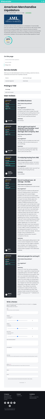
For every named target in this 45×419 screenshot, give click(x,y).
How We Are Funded (8, 398)
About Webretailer (7, 395)
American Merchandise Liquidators (12, 59)
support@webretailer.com (10, 409)
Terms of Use (13, 305)
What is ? (9, 364)
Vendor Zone (19, 395)
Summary (8, 355)
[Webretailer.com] (6, 1)
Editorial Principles (33, 398)
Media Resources (7, 396)
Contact (5, 399)
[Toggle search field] (42, 1)
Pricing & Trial (7, 65)
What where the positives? (11, 339)
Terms (31, 395)
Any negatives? (9, 347)
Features (8, 315)
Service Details (8, 62)
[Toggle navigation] (43, 1)
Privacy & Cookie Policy (34, 396)
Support (8, 323)
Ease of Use (9, 331)
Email (8, 374)
